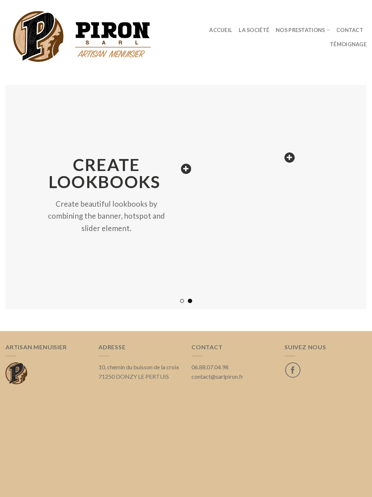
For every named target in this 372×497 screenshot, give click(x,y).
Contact (349, 30)
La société (254, 30)
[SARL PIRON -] (84, 36)
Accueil (220, 30)
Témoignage (348, 44)
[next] (350, 197)
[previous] (21, 197)
